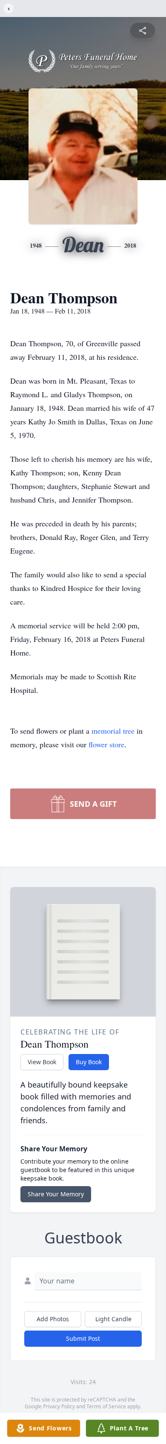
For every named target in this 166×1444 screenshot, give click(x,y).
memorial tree (113, 731)
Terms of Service (106, 1406)
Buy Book (89, 1062)
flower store (106, 744)
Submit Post (83, 1338)
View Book (42, 1062)
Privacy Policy (59, 1406)
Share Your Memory (56, 1194)
